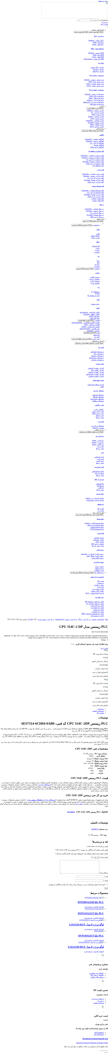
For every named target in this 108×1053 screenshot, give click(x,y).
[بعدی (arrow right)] (105, 1052)
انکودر (98, 308)
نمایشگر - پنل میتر (98, 391)
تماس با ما (79, 804)
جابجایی (97, 273)
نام (106, 876)
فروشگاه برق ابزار (44, 785)
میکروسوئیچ (100, 519)
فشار (98, 229)
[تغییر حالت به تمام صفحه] (105, 1050)
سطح (98, 242)
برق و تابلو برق (99, 597)
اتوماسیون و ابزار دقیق (97, 577)
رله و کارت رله (100, 436)
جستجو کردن (103, 20)
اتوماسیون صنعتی (97, 619)
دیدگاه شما (103, 873)
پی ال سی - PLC (99, 36)
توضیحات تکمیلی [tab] (98, 711)
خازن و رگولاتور (99, 405)
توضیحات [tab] (100, 709)
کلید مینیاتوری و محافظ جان (96, 151)
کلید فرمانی (100, 533)
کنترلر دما (101, 347)
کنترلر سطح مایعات (98, 380)
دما (99, 256)
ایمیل (105, 880)
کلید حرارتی (100, 170)
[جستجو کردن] (77, 20)
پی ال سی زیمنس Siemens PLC (66, 619)
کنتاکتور (101, 135)
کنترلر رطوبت (100, 364)
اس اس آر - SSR (99, 479)
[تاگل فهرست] (107, 26)
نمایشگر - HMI (97, 49)
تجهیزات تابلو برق (99, 562)
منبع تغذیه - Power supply (96, 90)
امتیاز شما (104, 857)
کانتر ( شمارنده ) (99, 467)
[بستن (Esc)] (101, 1050)
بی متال (101, 204)
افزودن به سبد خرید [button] (91, 907)
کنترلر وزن (101, 421)
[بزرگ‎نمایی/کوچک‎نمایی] (107, 1050)
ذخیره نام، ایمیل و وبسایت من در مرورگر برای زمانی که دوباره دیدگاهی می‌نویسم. (76, 884)
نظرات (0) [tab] (100, 713)
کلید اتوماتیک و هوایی (98, 186)
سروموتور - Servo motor (96, 75)
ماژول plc (101, 63)
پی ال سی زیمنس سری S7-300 (41, 619)
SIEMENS (95, 829)
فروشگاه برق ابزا (50, 800)
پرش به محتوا (103, 1)
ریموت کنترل (100, 550)
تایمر (102, 452)
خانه (106, 619)
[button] (104, 640)
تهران (35, 800)
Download (71, 812)
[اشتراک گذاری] (103, 1050)
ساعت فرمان (100, 494)
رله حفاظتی (100, 504)
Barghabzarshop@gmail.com (95, 1039)
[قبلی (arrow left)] (107, 1052)
